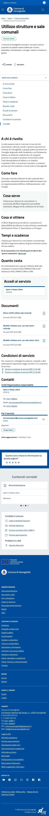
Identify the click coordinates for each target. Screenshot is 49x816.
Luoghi (4, 697)
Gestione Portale (7, 794)
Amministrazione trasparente (12, 748)
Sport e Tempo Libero (14, 289)
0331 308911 (9, 720)
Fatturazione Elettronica (10, 763)
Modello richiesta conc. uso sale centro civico (21, 340)
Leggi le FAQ (6, 734)
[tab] (21, 505)
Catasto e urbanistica (9, 640)
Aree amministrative (9, 591)
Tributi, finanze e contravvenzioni (14, 661)
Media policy (21, 791)
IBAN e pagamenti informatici (12, 766)
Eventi (3, 694)
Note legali (5, 755)
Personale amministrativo (11, 605)
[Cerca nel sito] (43, 10)
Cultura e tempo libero (10, 643)
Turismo (4, 665)
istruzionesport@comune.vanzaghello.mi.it (25, 402)
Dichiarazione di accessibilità (12, 759)
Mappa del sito (32, 791)
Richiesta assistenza (9, 737)
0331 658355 (11, 406)
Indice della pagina (9, 78)
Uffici (3, 612)
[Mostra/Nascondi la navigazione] (2, 9)
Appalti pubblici (7, 632)
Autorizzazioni (6, 636)
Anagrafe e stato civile (10, 629)
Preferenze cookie (8, 791)
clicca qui (22, 253)
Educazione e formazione (11, 647)
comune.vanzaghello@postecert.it (18, 726)
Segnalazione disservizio (10, 745)
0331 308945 (11, 398)
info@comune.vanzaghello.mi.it (17, 729)
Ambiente (5, 625)
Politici (4, 609)
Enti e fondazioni (7, 598)
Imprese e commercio (9, 654)
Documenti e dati (8, 594)
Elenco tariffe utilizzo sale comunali (17, 313)
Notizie (4, 681)
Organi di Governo (8, 601)
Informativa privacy (8, 752)
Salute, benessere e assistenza (13, 658)
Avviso (3, 678)
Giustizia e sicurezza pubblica (12, 650)
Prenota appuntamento (10, 741)
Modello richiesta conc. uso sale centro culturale (18, 327)
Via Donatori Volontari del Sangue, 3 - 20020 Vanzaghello (23, 712)
